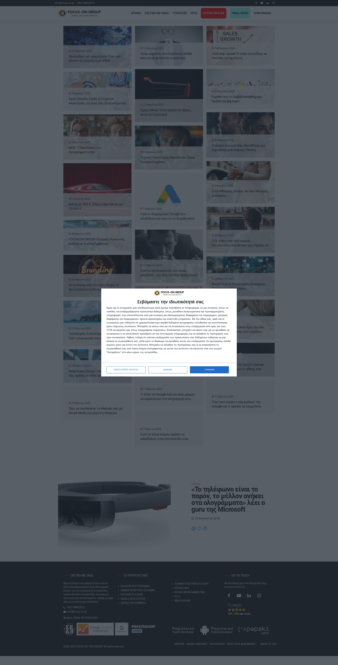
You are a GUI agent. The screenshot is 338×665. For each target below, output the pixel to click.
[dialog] (169, 332)
